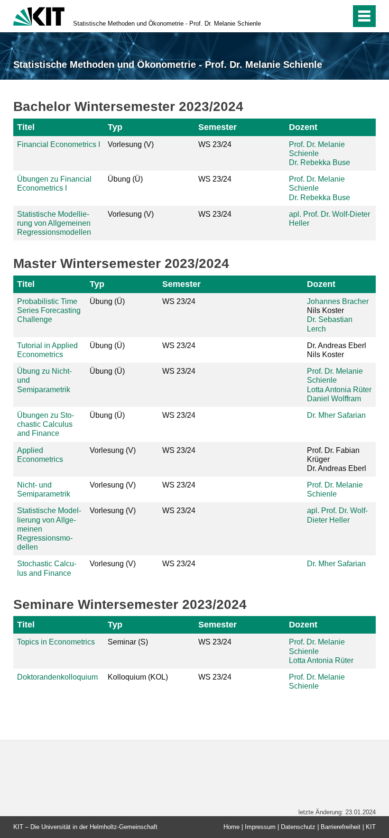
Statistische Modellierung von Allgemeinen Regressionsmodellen (54, 223)
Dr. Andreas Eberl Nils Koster (336, 350)
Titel (26, 127)
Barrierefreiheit (341, 826)
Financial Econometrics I (58, 144)
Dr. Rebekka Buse (319, 162)
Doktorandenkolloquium (57, 677)
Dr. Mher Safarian (336, 415)
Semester (217, 127)
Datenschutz (298, 826)
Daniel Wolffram (334, 399)
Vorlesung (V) (131, 144)
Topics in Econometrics (56, 642)
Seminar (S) (128, 642)
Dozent (303, 127)
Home (231, 826)
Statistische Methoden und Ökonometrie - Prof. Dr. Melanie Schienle (167, 23)
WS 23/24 (215, 144)
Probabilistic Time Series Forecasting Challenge (49, 310)
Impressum (260, 826)
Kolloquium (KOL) (138, 677)
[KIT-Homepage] (39, 15)
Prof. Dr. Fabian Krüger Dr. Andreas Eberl (336, 459)
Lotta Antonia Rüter (339, 390)
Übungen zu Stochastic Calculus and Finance (45, 424)
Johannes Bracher (338, 301)
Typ (115, 127)
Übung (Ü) (125, 179)
